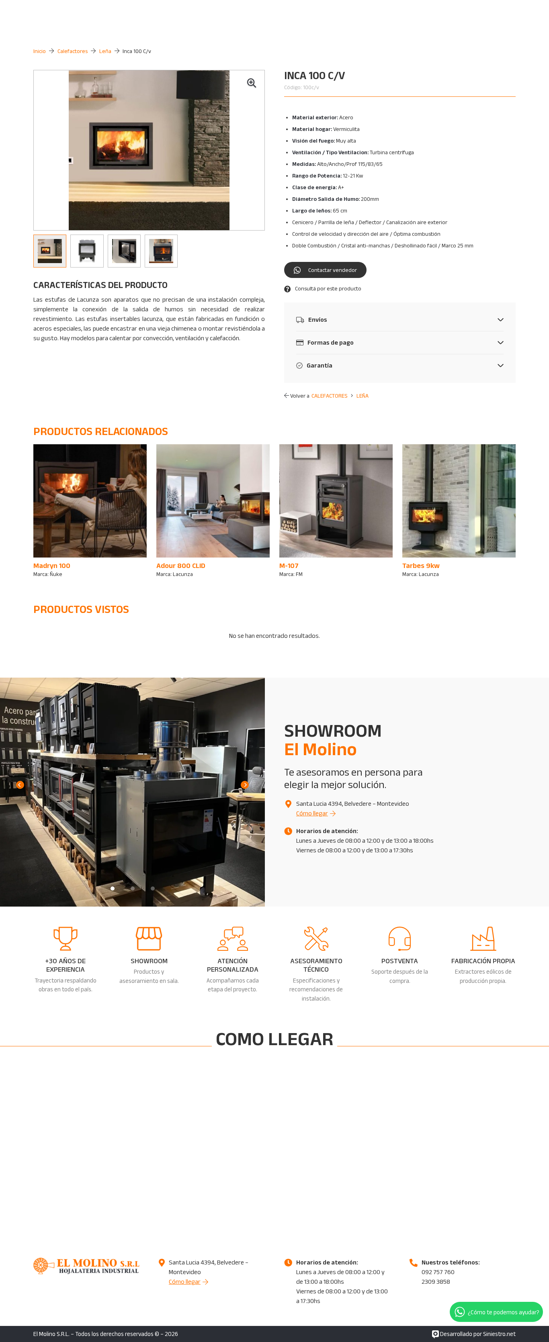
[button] (251, 83)
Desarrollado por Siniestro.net (477, 1333)
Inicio (39, 51)
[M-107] (336, 511)
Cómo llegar (312, 813)
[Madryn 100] (90, 511)
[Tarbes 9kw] (459, 511)
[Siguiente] (245, 785)
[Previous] (20, 785)
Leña (105, 51)
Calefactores (72, 51)
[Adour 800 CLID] (213, 511)
